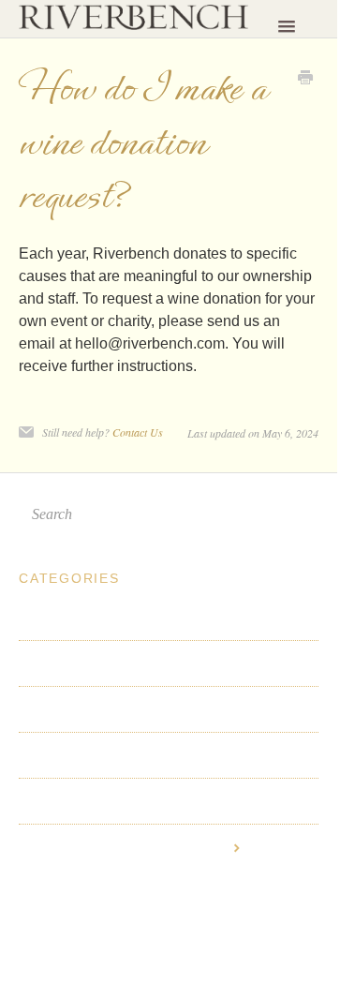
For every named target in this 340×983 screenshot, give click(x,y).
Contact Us (137, 431)
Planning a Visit (73, 617)
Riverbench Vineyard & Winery (130, 898)
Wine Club (54, 663)
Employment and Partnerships (124, 847)
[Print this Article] (305, 79)
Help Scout (178, 915)
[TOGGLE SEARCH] (298, 514)
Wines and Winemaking (98, 709)
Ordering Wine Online (94, 755)
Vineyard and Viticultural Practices (139, 801)
